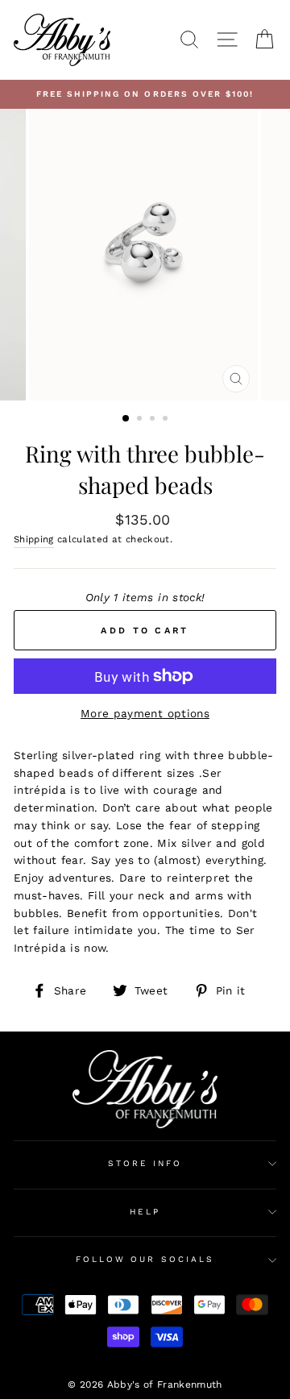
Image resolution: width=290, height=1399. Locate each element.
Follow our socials (145, 1259)
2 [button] (141, 420)
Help (145, 1211)
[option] (145, 94)
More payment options (145, 713)
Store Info (145, 1163)
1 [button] (126, 419)
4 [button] (167, 420)
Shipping (34, 539)
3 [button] (154, 420)
